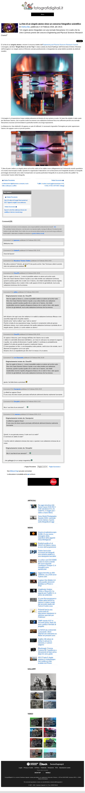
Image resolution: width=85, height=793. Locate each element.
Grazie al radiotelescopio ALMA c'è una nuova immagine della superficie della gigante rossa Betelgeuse (47, 536)
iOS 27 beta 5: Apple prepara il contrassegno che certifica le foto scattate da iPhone (46, 660)
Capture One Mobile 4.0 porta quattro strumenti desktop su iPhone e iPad (47, 583)
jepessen (16, 240)
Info (55, 227)
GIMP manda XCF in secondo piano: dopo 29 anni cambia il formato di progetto (47, 623)
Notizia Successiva (57, 180)
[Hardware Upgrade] (32, 765)
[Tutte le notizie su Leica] (43, 485)
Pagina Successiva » (55, 466)
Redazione (51, 767)
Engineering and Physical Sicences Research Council (60, 44)
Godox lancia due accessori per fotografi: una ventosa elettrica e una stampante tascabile (47, 553)
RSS (56, 767)
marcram (17, 414)
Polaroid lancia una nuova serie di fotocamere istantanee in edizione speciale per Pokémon (47, 613)
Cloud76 (16, 273)
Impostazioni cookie (64, 767)
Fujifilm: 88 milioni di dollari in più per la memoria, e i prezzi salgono (45, 642)
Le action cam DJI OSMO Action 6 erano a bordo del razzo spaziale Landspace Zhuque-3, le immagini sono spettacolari (47, 564)
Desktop (38, 772)
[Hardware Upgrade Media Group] (57, 765)
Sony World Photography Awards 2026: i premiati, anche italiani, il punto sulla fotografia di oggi (47, 519)
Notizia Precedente (9, 180)
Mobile (48, 772)
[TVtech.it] (43, 765)
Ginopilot (16, 401)
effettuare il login (14, 471)
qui (28, 474)
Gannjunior (17, 389)
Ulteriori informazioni (43, 778)
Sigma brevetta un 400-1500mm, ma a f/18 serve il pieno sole (47, 574)
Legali (20, 767)
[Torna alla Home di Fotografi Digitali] (42, 9)
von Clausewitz (18, 357)
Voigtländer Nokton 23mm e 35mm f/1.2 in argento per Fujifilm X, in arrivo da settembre (47, 592)
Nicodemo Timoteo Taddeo (22, 261)
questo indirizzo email (38, 233)
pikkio (16, 292)
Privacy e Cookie (28, 767)
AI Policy (37, 767)
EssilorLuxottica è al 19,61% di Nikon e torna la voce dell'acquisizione (47, 545)
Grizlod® (16, 250)
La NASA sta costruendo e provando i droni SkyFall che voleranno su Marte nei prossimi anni (47, 632)
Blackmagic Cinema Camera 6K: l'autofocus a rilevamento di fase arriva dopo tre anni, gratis (47, 651)
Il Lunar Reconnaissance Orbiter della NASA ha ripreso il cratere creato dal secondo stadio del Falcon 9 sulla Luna (47, 602)
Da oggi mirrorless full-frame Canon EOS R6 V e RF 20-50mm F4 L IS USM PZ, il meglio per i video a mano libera (47, 508)
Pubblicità (43, 767)
